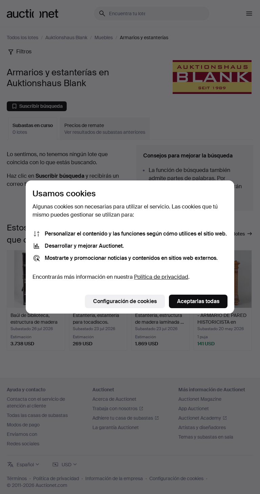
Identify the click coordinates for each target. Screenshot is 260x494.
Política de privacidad (161, 276)
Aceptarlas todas (198, 301)
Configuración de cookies (125, 301)
